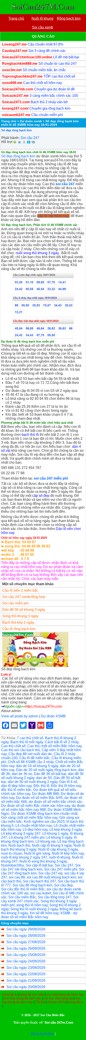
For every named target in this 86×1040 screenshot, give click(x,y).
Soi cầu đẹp (63, 885)
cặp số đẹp (40, 495)
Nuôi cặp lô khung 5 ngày (52, 845)
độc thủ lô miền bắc (16, 790)
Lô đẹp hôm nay (35, 829)
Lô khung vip (46, 841)
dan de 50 (44, 778)
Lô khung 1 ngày (55, 833)
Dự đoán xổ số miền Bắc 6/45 (39, 798)
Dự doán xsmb (31, 121)
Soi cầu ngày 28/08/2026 (25, 935)
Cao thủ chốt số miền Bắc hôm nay (54, 746)
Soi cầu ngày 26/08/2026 (25, 948)
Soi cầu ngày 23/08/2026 (25, 968)
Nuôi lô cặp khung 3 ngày (58, 849)
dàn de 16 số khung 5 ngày (37, 766)
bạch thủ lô (30, 434)
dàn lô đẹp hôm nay (16, 786)
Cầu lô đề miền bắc (34, 758)
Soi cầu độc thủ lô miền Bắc (23, 889)
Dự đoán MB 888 (45, 794)
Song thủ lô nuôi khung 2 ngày (34, 909)
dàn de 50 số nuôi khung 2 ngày (33, 782)
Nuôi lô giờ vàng (37, 853)
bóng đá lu (9, 994)
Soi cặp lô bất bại (39, 865)
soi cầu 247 (65, 184)
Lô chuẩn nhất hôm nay (33, 825)
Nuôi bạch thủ (19, 845)
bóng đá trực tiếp (32, 994)
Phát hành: (10, 138)
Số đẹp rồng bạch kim (16, 130)
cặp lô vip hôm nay (53, 216)
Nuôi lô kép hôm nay (68, 853)
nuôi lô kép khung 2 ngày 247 (24, 857)
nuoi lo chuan (11, 853)
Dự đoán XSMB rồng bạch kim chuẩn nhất (44, 813)
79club (40, 1002)
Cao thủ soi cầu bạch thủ (20, 750)
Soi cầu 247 (30, 138)
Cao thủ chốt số (13, 746)
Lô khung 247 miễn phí (27, 837)
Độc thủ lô (41, 786)
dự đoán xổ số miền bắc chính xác (55, 802)
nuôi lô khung (59, 857)
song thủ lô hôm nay (32, 905)
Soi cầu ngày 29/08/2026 (25, 929)
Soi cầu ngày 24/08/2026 (25, 961)
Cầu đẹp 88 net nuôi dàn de (30, 754)
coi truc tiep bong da (58, 998)
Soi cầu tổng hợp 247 (54, 897)
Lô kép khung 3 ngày (65, 829)
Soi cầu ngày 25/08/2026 (25, 955)
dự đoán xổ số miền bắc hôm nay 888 (43, 807)
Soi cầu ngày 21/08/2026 (25, 980)
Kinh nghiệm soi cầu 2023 (44, 821)
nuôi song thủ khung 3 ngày (37, 253)
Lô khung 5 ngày (59, 837)
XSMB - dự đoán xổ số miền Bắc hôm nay (39, 915)
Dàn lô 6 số (68, 782)
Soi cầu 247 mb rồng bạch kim (40, 867)
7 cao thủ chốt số (30, 738)
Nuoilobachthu (12, 865)
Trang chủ (8, 121)
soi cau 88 (17, 877)
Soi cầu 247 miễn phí (60, 869)
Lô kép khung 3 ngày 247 (21, 833)
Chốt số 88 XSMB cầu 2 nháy (31, 762)
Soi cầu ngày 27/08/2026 (25, 942)
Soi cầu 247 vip (50, 873)
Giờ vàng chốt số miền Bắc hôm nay (29, 817)
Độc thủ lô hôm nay (66, 786)
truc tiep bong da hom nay (65, 994)
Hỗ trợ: (7, 142)
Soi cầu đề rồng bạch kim (32, 885)
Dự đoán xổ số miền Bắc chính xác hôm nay (35, 806)
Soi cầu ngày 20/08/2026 (25, 987)
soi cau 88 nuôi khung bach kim (51, 877)
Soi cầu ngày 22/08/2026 (25, 974)
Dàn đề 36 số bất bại (50, 774)
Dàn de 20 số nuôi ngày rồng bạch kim (46, 770)
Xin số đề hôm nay (44, 913)
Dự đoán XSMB (53, 716)
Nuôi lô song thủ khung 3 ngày (43, 861)
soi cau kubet (40, 893)
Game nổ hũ (57, 1002)
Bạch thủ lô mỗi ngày (26, 742)
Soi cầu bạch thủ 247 (39, 881)
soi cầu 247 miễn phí (51, 478)
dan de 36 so (22, 774)
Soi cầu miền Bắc (22, 897)
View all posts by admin (19, 716)
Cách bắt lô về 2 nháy (62, 742)
